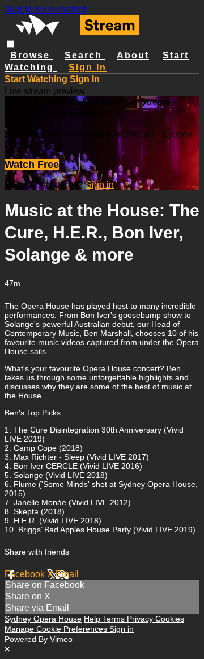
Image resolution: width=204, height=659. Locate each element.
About (133, 55)
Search (85, 55)
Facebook (26, 574)
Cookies (169, 618)
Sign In (85, 79)
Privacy (141, 618)
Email (67, 574)
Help (93, 618)
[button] (10, 44)
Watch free (32, 164)
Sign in (88, 67)
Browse (31, 55)
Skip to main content (45, 9)
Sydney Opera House (43, 618)
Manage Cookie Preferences (57, 628)
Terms (115, 618)
